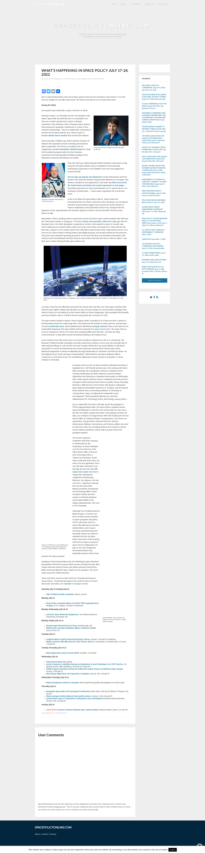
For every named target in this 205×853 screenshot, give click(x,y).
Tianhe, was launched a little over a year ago (101, 221)
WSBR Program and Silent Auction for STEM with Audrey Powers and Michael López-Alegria (84, 669)
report (56, 310)
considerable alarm (56, 326)
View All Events (154, 280)
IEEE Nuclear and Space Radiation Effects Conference (68, 628)
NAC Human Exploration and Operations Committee (67, 674)
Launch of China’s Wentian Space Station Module (78, 710)
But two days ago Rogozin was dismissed (84, 177)
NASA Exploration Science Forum (60, 653)
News (113, 4)
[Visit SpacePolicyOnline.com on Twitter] (151, 298)
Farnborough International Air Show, (61, 626)
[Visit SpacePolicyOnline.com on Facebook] (154, 298)
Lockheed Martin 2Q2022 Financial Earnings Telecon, (68, 639)
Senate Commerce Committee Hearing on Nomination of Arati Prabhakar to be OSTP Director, (84, 664)
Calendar (67, 584)
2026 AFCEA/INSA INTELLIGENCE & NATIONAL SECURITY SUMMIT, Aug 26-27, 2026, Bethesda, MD (154, 97)
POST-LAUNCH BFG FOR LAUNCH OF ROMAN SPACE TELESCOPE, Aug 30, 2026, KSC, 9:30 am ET (154, 159)
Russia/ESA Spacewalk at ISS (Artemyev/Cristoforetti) (67, 691)
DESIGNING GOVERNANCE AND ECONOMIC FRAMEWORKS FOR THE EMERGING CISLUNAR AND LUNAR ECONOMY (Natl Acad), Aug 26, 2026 (154, 117)
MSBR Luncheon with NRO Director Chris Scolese (66, 642)
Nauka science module (58, 135)
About (37, 834)
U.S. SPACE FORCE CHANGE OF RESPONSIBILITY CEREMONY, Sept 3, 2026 (153, 232)
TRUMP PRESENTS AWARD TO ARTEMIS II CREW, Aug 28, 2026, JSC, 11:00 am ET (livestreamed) (154, 129)
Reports (136, 4)
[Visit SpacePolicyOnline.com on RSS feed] (157, 298)
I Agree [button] (172, 850)
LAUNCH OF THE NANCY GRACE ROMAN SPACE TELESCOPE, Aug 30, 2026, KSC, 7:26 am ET (154, 149)
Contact (45, 834)
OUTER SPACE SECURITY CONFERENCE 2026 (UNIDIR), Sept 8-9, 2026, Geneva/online (153, 246)
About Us (149, 4)
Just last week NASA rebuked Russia (67, 149)
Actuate (83, 506)
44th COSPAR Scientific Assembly (59, 594)
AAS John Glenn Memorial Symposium (62, 614)
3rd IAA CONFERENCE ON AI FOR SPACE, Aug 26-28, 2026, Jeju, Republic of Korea (154, 106)
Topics (123, 4)
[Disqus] (85, 770)
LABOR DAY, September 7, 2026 (153, 239)
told (99, 163)
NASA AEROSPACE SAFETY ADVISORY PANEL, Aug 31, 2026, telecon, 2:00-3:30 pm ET (154, 193)
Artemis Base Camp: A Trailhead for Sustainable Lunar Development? (75, 698)
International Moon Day (56, 662)
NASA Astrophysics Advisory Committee (62, 683)
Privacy (53, 834)
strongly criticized (99, 326)
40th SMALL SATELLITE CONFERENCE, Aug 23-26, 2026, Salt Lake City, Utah (153, 87)
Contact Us (162, 4)
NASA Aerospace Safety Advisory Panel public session (68, 696)
